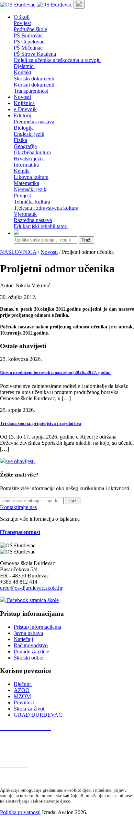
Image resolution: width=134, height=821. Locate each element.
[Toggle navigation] (79, 4)
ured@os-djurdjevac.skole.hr (31, 588)
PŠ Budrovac (28, 35)
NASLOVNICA (18, 252)
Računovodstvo (31, 645)
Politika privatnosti (20, 812)
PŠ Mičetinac (28, 48)
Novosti (22, 97)
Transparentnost (31, 91)
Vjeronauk (25, 214)
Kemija (22, 171)
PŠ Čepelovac (29, 41)
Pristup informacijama (37, 627)
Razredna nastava (33, 220)
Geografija (25, 146)
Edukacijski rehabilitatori (41, 226)
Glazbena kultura (32, 152)
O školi (22, 17)
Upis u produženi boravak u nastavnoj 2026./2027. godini (55, 372)
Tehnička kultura (32, 202)
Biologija (24, 128)
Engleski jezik (29, 134)
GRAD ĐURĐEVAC (38, 715)
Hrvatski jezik (29, 158)
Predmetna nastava (34, 122)
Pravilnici (24, 702)
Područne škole (30, 29)
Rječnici (23, 684)
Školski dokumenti (34, 78)
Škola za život (29, 709)
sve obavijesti (20, 461)
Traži (86, 240)
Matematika (26, 183)
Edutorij (22, 115)
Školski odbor (29, 658)
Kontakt (22, 72)
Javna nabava (28, 633)
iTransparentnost (20, 532)
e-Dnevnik (25, 109)
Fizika (20, 140)
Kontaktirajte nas (18, 507)
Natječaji (23, 639)
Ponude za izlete (31, 651)
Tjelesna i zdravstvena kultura (46, 208)
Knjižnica (24, 103)
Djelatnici (24, 66)
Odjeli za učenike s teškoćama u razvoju (57, 60)
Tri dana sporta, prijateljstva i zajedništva (40, 423)
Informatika (26, 165)
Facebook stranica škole (32, 600)
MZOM (22, 696)
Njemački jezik (30, 189)
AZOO (22, 690)
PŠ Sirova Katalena (35, 54)
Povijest (22, 23)
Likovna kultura (31, 177)
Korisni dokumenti (34, 85)
